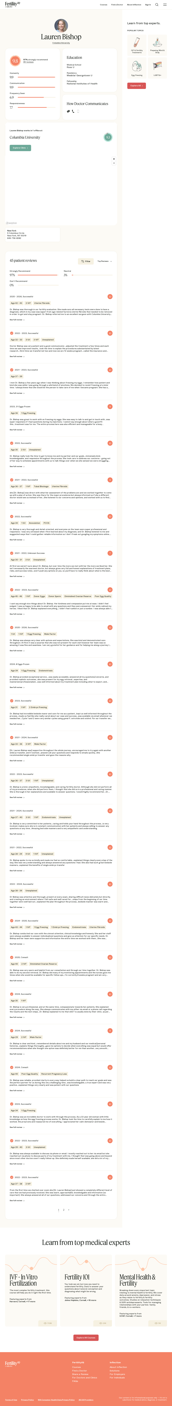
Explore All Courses (86, 1337)
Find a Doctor (117, 5)
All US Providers (86, 1400)
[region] (61, 190)
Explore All (136, 85)
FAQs (75, 1381)
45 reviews (28, 62)
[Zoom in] (114, 159)
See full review (16, 320)
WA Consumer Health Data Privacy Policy (56, 1400)
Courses (103, 5)
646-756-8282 (14, 238)
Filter (87, 261)
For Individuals (117, 1377)
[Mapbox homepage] (11, 223)
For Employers (117, 1374)
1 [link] (58, 1209)
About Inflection (134, 5)
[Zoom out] (114, 163)
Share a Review (80, 1374)
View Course (48, 1323)
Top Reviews (103, 261)
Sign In (148, 5)
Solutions (114, 1370)
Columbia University (61, 43)
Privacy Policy (27, 1400)
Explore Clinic (19, 147)
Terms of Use (11, 1400)
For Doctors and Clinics (84, 1377)
